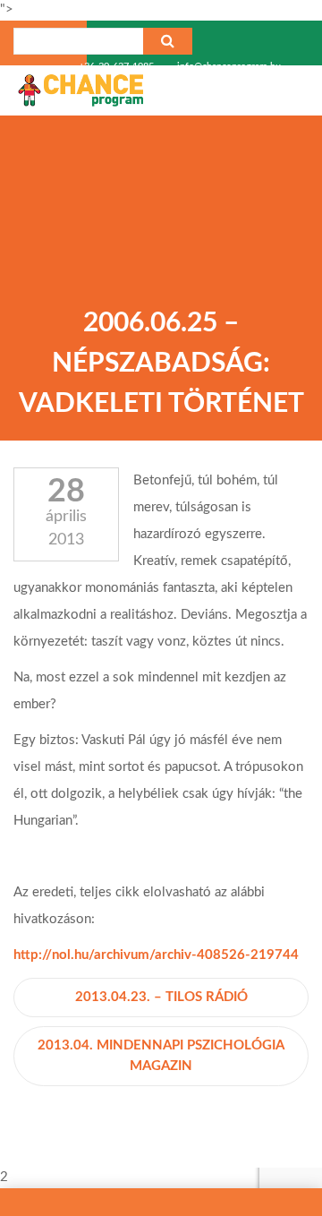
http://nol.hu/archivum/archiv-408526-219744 (156, 955)
